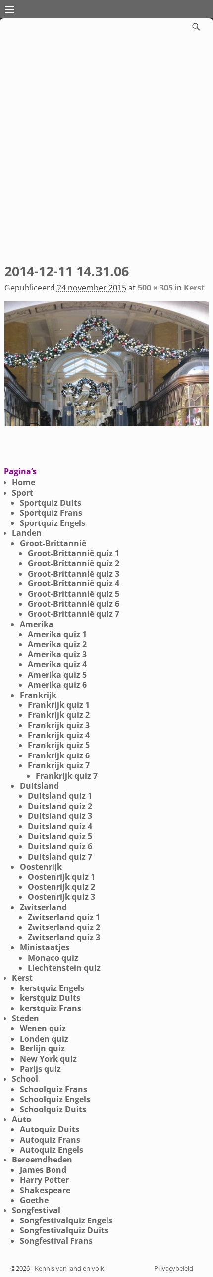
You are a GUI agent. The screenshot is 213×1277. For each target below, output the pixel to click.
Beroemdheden (42, 1159)
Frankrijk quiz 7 (59, 765)
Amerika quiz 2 (57, 644)
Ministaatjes (44, 947)
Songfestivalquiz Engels (66, 1220)
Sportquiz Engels (52, 523)
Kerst (194, 287)
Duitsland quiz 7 (60, 856)
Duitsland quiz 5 (60, 836)
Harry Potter (44, 1179)
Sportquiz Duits (50, 502)
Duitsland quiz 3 (60, 816)
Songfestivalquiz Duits (64, 1230)
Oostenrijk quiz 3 (61, 896)
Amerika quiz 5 (57, 674)
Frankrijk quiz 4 (59, 735)
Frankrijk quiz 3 (59, 725)
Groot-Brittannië (53, 543)
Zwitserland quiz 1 (64, 917)
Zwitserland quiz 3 (64, 937)
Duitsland (39, 785)
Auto (21, 1119)
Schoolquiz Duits (53, 1109)
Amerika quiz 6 (57, 684)
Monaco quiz (53, 957)
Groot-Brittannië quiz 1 (73, 553)
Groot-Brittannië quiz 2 (73, 563)
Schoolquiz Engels (55, 1099)
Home (23, 482)
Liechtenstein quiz (64, 967)
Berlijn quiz (42, 1048)
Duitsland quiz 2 (60, 806)
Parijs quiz (40, 1068)
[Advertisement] (106, 146)
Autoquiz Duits (49, 1129)
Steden (25, 1018)
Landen (27, 532)
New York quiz (48, 1058)
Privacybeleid (173, 1268)
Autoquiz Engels (51, 1149)
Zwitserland (43, 907)
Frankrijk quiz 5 (59, 745)
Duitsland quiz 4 (60, 826)
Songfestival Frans (56, 1240)
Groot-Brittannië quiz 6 (73, 603)
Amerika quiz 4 (57, 664)
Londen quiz (44, 1038)
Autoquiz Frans (50, 1139)
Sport (22, 492)
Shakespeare (45, 1190)
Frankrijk (38, 695)
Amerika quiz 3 (57, 654)
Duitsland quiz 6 (60, 846)
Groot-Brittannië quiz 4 (73, 583)
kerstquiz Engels (52, 988)
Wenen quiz (43, 1028)
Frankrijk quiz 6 (59, 755)
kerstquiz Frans (50, 1008)
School (25, 1078)
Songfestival (36, 1210)
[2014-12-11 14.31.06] (106, 369)
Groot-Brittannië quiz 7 (73, 613)
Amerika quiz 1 (57, 634)
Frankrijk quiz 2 (59, 714)
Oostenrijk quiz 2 (61, 886)
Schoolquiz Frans (53, 1089)
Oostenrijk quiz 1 (61, 876)
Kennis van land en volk (69, 1268)
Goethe (34, 1200)
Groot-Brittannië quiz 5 (73, 593)
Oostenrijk (41, 866)
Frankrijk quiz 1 (59, 704)
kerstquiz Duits (50, 997)
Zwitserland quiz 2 (64, 927)
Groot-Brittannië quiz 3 (73, 573)
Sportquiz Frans (51, 512)
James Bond (43, 1169)
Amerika (36, 624)
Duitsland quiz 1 (60, 795)
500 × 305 (155, 287)
